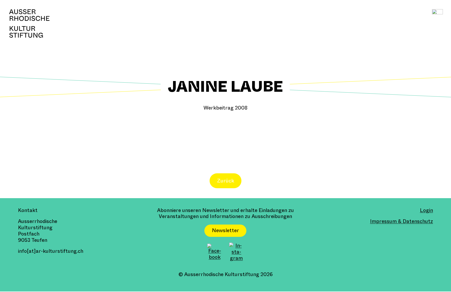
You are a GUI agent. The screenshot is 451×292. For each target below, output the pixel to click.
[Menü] (437, 14)
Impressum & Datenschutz (401, 221)
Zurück (225, 180)
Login (426, 210)
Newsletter (225, 230)
